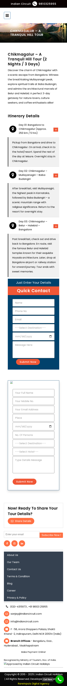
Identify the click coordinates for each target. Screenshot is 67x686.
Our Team (13, 562)
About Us (12, 555)
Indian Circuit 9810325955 (33, 4)
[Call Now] (59, 679)
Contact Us (14, 569)
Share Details (23, 521)
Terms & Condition (18, 576)
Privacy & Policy (16, 597)
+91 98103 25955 (38, 606)
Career (11, 590)
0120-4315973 (18, 606)
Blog (9, 583)
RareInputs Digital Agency (33, 683)
